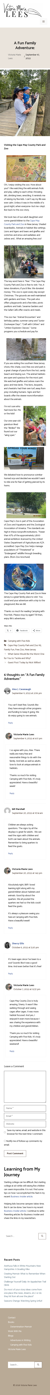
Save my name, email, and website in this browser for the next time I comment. (26, 1132)
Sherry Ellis (18, 944)
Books (11, 1322)
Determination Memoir (21, 1327)
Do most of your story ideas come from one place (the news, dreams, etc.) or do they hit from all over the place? (23, 1293)
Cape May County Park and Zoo (21, 222)
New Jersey (30, 650)
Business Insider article (22, 1197)
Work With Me (14, 1331)
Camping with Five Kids (19, 641)
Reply (10, 723)
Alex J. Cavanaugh (21, 689)
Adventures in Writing (20, 1340)
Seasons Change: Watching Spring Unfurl (23, 1301)
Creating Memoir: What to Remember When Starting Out (24, 1275)
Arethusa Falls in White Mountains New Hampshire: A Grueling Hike (22, 1267)
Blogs (10, 1336)
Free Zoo (19, 650)
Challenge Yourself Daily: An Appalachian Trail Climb (25, 1283)
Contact (11, 1318)
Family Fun (9, 650)
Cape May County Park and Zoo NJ (24, 645)
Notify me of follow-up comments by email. (23, 1143)
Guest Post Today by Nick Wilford (24, 663)
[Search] (42, 1236)
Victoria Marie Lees (14, 56)
